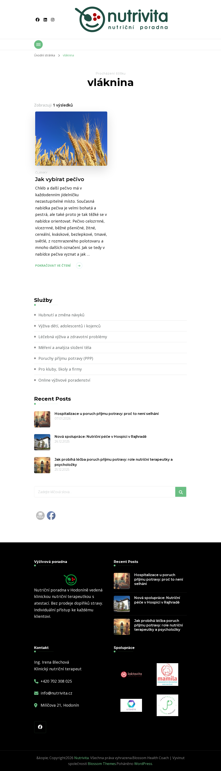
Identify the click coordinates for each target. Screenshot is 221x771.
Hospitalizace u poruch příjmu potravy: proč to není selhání (107, 414)
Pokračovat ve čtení (53, 265)
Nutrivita (81, 757)
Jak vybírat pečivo (59, 179)
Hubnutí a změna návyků (61, 314)
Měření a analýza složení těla (64, 347)
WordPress (143, 763)
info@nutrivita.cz (56, 693)
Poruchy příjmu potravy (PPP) (65, 358)
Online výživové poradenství (64, 380)
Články (41, 172)
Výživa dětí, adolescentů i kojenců (69, 325)
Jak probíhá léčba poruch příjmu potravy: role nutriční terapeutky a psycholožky (114, 462)
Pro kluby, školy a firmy (60, 369)
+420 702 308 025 (56, 681)
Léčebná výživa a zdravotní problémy (72, 336)
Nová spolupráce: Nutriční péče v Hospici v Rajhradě (101, 437)
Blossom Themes (102, 763)
